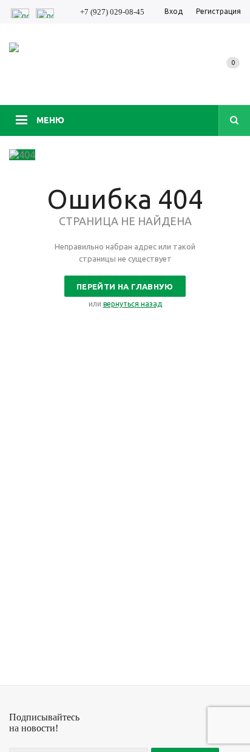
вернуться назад (132, 304)
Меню (50, 120)
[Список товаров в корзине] (232, 75)
